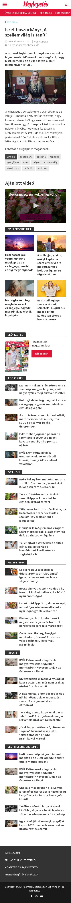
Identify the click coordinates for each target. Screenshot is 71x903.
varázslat (42, 168)
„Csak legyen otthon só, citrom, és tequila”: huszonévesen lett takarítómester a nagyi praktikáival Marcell (42, 733)
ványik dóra (13, 168)
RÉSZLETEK (41, 353)
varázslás (28, 168)
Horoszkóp (62, 13)
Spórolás (46, 13)
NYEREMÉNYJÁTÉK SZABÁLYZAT (22, 874)
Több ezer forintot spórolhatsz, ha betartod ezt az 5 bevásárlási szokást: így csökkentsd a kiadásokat (42, 515)
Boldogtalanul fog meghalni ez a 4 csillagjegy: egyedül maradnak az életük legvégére (18, 308)
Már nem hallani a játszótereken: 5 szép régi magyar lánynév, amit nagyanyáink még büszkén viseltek (42, 389)
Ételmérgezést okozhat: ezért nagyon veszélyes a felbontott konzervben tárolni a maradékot (41, 622)
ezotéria (41, 156)
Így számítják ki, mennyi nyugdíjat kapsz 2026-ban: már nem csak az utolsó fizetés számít (41, 683)
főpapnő (54, 156)
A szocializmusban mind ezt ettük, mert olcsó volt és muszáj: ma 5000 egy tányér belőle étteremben (42, 421)
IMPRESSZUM (12, 852)
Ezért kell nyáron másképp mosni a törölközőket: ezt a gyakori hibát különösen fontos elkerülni (42, 483)
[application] (35, 206)
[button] (35, 206)
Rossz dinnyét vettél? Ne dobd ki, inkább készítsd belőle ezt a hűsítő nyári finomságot (42, 592)
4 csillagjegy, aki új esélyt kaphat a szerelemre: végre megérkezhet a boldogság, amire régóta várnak (49, 265)
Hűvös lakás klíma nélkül (19, 13)
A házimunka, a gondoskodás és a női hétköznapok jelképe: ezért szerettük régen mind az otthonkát (41, 699)
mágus (36, 162)
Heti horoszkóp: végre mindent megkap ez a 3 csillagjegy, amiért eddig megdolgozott (19, 262)
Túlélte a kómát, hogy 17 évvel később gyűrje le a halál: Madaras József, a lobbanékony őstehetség (42, 810)
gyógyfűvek (13, 162)
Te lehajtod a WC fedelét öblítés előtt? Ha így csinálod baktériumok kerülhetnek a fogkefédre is (41, 548)
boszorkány (26, 156)
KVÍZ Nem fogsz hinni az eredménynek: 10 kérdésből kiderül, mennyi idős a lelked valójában (38, 458)
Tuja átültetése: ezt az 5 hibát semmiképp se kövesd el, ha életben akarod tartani (39, 498)
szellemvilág (50, 162)
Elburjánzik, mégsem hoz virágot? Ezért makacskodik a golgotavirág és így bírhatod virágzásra (42, 532)
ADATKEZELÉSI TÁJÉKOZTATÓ (21, 867)
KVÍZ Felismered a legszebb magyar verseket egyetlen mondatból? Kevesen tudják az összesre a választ (40, 666)
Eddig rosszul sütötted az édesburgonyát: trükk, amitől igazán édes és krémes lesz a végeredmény (38, 575)
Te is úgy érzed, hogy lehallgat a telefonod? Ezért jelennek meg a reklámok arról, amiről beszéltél (41, 716)
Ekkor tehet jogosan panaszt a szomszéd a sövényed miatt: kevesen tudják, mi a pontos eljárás (39, 439)
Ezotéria (12, 22)
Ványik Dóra (41, 41)
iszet (25, 162)
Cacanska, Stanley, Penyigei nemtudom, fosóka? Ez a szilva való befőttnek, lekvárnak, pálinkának (39, 639)
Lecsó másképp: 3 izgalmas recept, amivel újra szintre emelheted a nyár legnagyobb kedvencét (42, 607)
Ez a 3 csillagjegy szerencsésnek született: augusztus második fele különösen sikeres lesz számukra (51, 310)
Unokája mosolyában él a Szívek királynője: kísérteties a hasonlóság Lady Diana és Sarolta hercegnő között (42, 793)
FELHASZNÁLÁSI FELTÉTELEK (20, 860)
